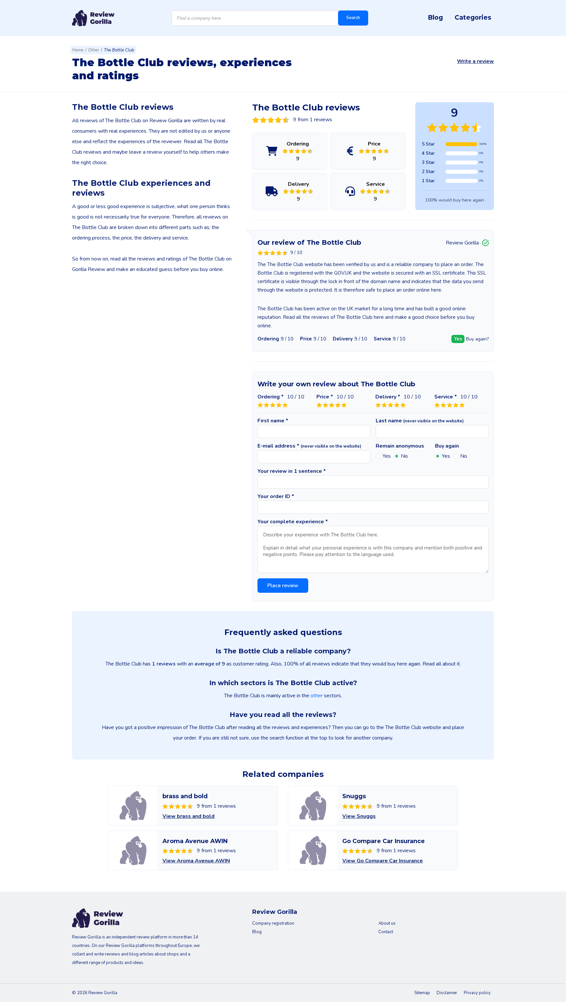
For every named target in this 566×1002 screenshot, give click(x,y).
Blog (435, 17)
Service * (445, 396)
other (317, 695)
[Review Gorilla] (93, 18)
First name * (272, 420)
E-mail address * (309, 446)
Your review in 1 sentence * (291, 471)
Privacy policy (477, 993)
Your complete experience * (292, 521)
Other (93, 50)
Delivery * (387, 396)
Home (78, 50)
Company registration (273, 923)
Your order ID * (275, 496)
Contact (385, 932)
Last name (420, 420)
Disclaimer (447, 993)
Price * (324, 396)
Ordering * (270, 396)
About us (387, 923)
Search (353, 18)
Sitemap (422, 993)
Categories (473, 17)
